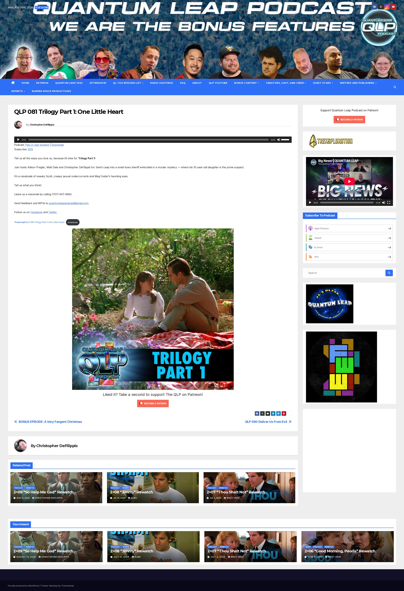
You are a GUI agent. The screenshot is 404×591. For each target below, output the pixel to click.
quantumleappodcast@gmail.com (68, 203)
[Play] (18, 139)
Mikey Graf (233, 498)
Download (57, 144)
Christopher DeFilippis (42, 124)
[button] (395, 87)
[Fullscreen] (388, 202)
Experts (17, 91)
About (197, 83)
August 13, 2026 (26, 557)
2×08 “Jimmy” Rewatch (131, 492)
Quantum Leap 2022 (69, 83)
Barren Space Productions (51, 91)
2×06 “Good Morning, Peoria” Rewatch (340, 551)
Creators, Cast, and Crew (285, 83)
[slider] (285, 139)
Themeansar (67, 585)
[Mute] (278, 139)
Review (126, 488)
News (308, 547)
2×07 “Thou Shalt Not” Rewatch (236, 492)
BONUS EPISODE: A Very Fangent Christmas (50, 422)
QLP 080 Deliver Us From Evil (266, 422)
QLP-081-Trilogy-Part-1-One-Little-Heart (39, 222)
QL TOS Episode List (127, 83)
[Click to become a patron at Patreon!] (153, 403)
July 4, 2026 (218, 557)
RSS (30, 149)
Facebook (36, 212)
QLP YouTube (218, 83)
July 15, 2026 (121, 557)
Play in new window (37, 144)
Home (25, 83)
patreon (42, 83)
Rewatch (30, 488)
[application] (153, 140)
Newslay (53, 585)
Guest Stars (322, 83)
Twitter (52, 212)
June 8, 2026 (315, 557)
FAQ (183, 83)
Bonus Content (246, 83)
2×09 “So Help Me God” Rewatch (43, 492)
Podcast (19, 488)
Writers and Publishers (357, 83)
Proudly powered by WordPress (24, 585)
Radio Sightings (161, 83)
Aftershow (98, 83)
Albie (134, 498)
